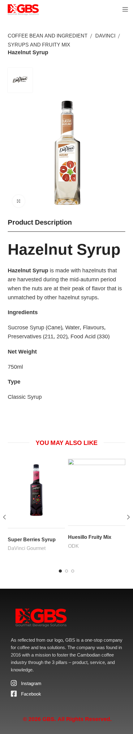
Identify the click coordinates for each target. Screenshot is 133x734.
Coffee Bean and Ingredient (48, 35)
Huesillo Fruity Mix (89, 537)
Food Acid (83, 336)
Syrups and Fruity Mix (39, 44)
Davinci (105, 35)
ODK (73, 546)
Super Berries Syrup (32, 539)
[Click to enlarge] (18, 201)
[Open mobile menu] (125, 9)
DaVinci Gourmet (26, 548)
